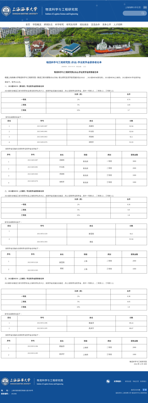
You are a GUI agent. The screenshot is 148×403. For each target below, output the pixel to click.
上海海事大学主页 (133, 7)
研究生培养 (71, 24)
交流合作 (95, 24)
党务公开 (106, 24)
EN (145, 7)
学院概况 (37, 24)
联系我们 (143, 381)
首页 (28, 24)
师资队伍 (48, 24)
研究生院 (128, 381)
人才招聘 (118, 24)
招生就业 (84, 24)
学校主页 (136, 381)
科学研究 (59, 24)
